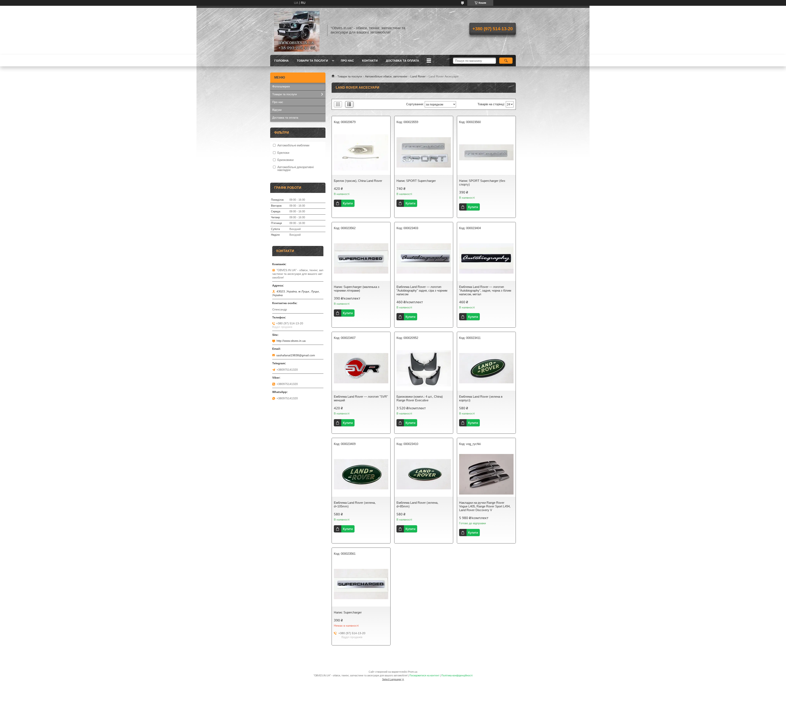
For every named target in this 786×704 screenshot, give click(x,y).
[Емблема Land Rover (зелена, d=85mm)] (423, 474)
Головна (281, 60)
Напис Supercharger (348, 612)
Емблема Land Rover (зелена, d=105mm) (355, 504)
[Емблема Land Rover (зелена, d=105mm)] (361, 474)
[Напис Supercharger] (361, 584)
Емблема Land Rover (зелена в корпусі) (481, 398)
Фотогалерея (281, 86)
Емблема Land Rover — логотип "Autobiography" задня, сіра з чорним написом (421, 290)
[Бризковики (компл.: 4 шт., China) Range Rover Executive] (423, 368)
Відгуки (277, 109)
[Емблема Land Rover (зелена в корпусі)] (486, 368)
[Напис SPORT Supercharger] (423, 152)
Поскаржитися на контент (424, 675)
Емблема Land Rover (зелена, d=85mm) (417, 504)
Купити (348, 203)
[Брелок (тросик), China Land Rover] (361, 152)
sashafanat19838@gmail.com (295, 355)
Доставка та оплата (402, 60)
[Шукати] (506, 61)
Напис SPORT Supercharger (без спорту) (482, 182)
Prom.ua (412, 671)
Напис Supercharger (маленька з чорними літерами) (356, 288)
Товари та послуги (312, 60)
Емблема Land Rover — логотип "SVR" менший (361, 398)
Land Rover (418, 76)
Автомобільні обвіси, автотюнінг (386, 76)
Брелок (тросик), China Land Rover (358, 180)
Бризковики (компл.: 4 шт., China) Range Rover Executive (419, 398)
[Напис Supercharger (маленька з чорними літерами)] (361, 258)
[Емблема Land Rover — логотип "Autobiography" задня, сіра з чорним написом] (423, 258)
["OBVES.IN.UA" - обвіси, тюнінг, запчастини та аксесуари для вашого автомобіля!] (296, 30)
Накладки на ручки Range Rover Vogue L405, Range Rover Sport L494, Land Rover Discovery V (484, 506)
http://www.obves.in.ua (291, 340)
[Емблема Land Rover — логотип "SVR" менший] (361, 368)
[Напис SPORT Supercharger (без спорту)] (486, 152)
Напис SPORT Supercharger (416, 180)
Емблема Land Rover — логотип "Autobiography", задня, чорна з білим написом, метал (485, 290)
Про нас (347, 60)
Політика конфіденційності (457, 675)
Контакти (370, 60)
